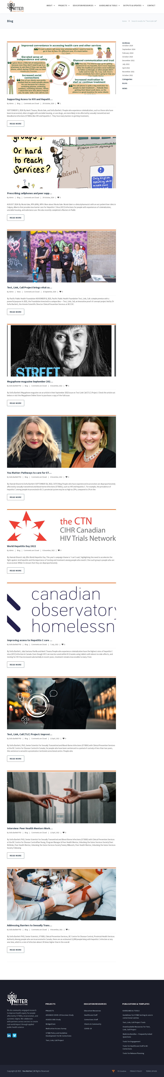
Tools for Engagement (131, 1041)
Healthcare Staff (90, 1015)
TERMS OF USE (151, 1071)
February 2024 (127, 53)
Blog (18, 103)
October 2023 (127, 57)
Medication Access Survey (56, 1028)
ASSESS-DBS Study (53, 1019)
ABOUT (49, 5)
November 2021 (128, 71)
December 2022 (128, 60)
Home (124, 21)
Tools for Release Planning (133, 1053)
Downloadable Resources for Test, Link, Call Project (136, 1028)
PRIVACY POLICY (136, 1071)
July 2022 (125, 64)
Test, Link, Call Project (55, 1040)
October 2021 (127, 75)
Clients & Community (92, 1024)
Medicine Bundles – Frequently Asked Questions (137, 1035)
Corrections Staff (91, 1019)
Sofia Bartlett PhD (15, 386)
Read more (16, 123)
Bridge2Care (50, 1024)
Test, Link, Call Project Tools (134, 1022)
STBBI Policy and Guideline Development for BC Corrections (58, 1034)
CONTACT (151, 5)
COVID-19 (88, 1028)
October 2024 (127, 45)
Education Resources (92, 1011)
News (19, 292)
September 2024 (128, 49)
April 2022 (126, 68)
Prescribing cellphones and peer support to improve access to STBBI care (49, 193)
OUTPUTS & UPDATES (132, 5)
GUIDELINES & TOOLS (108, 5)
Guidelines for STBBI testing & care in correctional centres (138, 1016)
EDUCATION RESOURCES (83, 5)
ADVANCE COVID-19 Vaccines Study (60, 1015)
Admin (11, 103)
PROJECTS (62, 5)
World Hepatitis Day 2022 (21, 546)
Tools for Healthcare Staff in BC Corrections (135, 1047)
